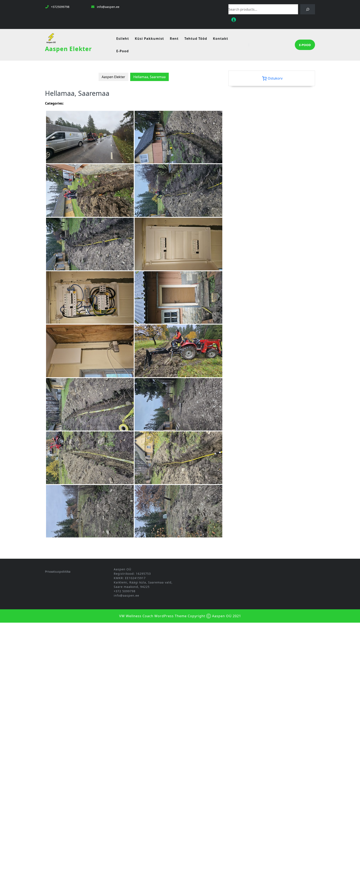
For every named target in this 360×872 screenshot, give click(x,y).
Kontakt (220, 38)
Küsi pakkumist (149, 38)
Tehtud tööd (195, 38)
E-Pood (122, 51)
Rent (174, 38)
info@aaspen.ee (108, 7)
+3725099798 (60, 7)
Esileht (122, 38)
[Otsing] (307, 9)
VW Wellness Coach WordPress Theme (153, 616)
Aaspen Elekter (68, 49)
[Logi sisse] (271, 19)
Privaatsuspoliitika (57, 571)
